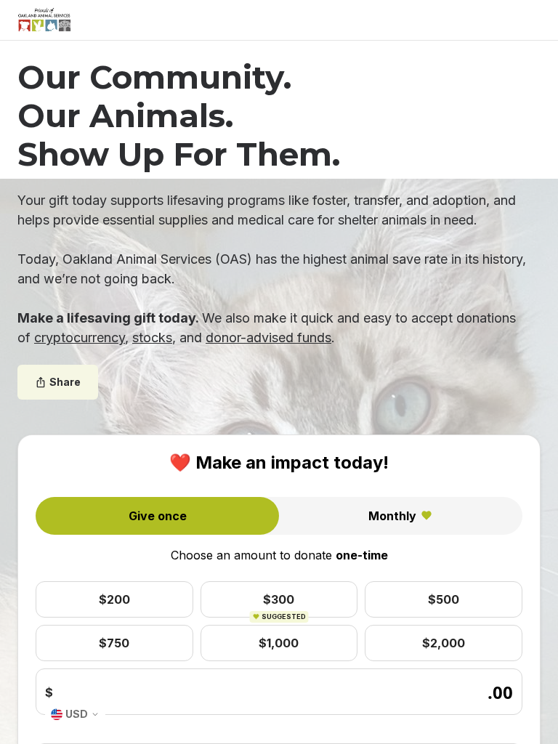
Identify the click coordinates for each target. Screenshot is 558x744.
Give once (158, 516)
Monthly (392, 516)
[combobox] (75, 714)
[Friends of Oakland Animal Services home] (44, 20)
